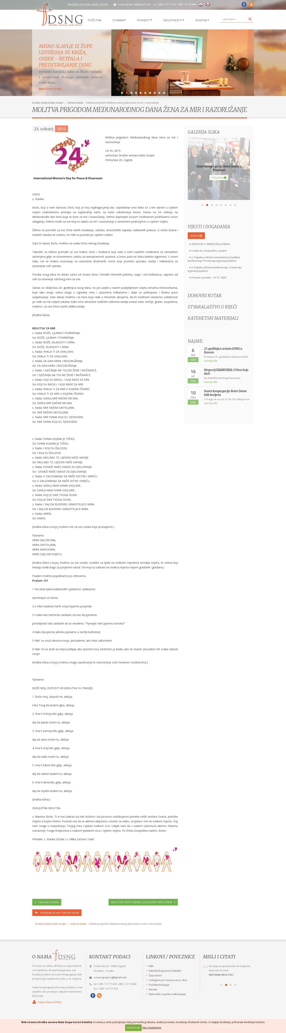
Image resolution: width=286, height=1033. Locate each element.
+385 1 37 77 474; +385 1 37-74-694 (176, 4)
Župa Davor (155, 975)
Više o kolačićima (151, 1027)
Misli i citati (219, 957)
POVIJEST (143, 20)
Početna (94, 20)
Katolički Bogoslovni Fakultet (165, 970)
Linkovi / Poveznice (170, 957)
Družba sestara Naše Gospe (47, 102)
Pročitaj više (50, 78)
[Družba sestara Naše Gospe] (243, 6)
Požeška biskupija (159, 984)
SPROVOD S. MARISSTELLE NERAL (210, 244)
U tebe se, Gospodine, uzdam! (209, 250)
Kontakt (202, 20)
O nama (42, 957)
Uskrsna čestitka (47, 902)
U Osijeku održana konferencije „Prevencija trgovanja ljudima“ (214, 269)
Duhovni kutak (75, 102)
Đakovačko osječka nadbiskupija (167, 994)
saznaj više (210, 360)
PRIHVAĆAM (133, 1027)
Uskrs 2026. (53, 46)
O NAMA (118, 20)
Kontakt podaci (109, 957)
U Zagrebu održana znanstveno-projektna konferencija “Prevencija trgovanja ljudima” (214, 259)
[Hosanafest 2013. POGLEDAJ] (219, 199)
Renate (153, 989)
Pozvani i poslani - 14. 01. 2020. (209, 277)
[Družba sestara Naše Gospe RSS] (99, 995)
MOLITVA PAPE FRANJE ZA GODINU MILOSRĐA (142, 902)
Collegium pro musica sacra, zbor (168, 980)
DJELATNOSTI (172, 20)
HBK (151, 966)
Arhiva (194, 235)
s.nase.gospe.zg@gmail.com (133, 4)
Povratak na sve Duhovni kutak (58, 912)
